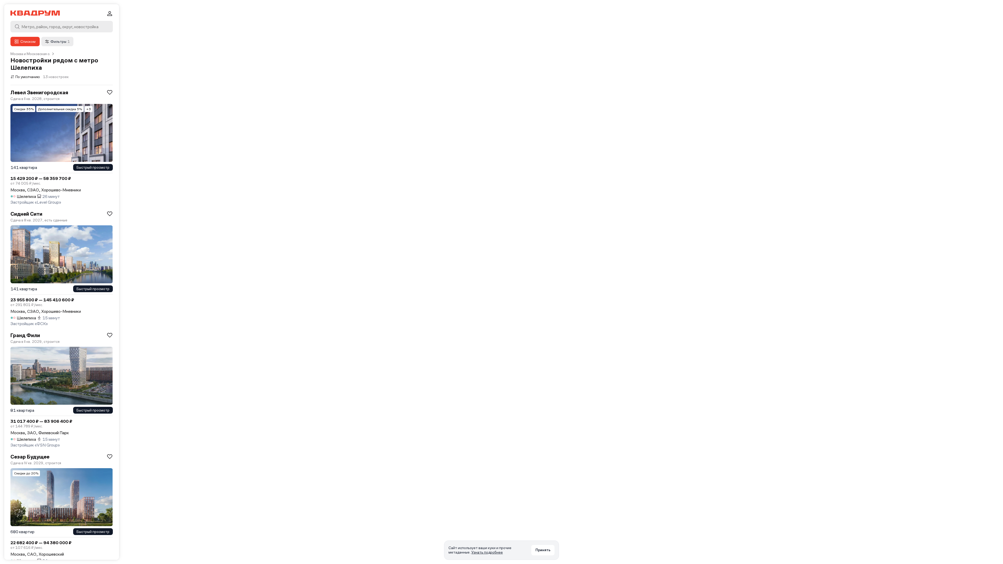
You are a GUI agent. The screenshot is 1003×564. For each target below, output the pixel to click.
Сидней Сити (26, 214)
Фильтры (60, 41)
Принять (542, 550)
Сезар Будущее (29, 457)
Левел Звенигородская (39, 92)
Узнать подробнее (487, 552)
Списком (28, 41)
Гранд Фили (25, 335)
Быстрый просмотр (93, 167)
